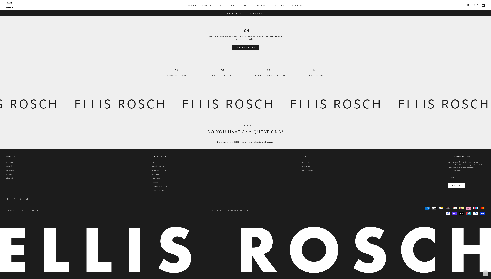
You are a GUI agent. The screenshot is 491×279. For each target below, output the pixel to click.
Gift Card (9, 178)
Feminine (192, 5)
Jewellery (233, 5)
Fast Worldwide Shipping (176, 76)
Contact (155, 182)
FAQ (153, 162)
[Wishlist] (478, 5)
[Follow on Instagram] (14, 199)
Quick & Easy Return (222, 76)
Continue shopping (245, 47)
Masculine (207, 5)
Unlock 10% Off (257, 13)
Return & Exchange (159, 170)
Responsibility (307, 170)
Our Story (306, 162)
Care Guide (156, 178)
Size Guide (156, 174)
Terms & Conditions (159, 186)
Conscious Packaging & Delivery (268, 76)
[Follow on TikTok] (27, 199)
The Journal (297, 5)
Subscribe (457, 185)
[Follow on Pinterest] (20, 199)
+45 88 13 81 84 (234, 142)
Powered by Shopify (240, 210)
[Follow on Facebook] (7, 199)
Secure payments (314, 76)
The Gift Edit (263, 5)
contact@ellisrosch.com (265, 142)
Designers (280, 5)
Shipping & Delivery (159, 166)
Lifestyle (247, 5)
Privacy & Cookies (158, 190)
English (32, 211)
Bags (220, 5)
